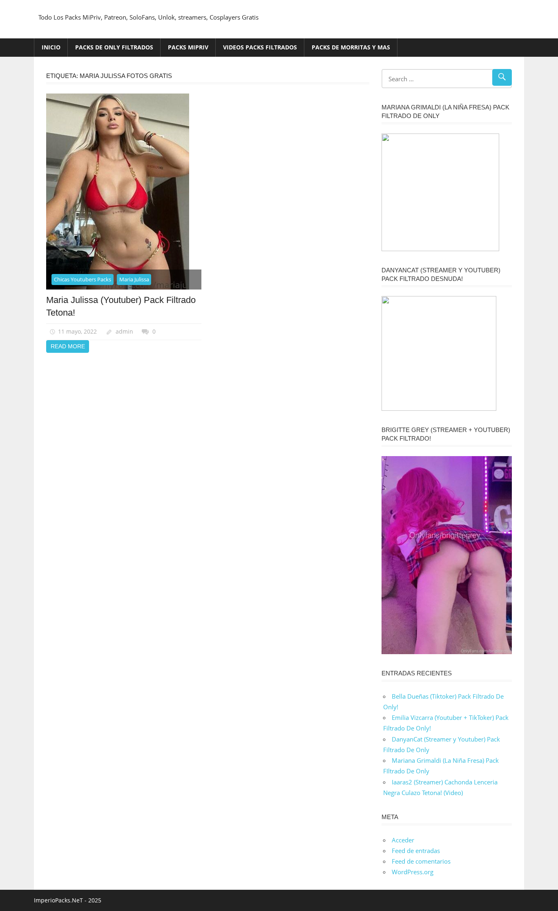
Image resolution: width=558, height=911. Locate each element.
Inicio (51, 47)
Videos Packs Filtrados (260, 47)
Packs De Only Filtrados (114, 47)
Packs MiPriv (188, 47)
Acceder (403, 840)
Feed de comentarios (421, 861)
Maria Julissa (134, 279)
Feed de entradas (416, 850)
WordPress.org (412, 872)
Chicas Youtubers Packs (82, 279)
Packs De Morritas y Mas (351, 47)
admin (124, 331)
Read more (68, 346)
